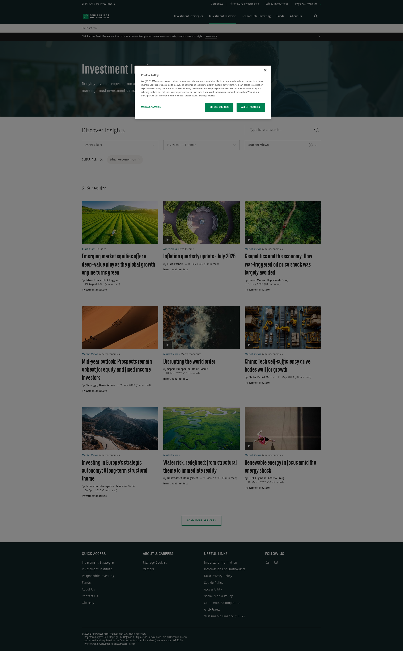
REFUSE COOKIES (219, 107)
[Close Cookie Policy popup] (265, 70)
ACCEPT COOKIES (250, 107)
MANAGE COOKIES (151, 107)
